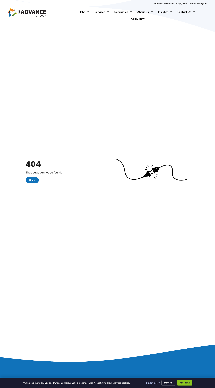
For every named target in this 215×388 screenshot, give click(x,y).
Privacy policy (153, 383)
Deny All (168, 382)
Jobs (85, 12)
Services (103, 12)
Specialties (124, 12)
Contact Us (187, 12)
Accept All (185, 382)
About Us (146, 12)
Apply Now (139, 19)
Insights (166, 12)
